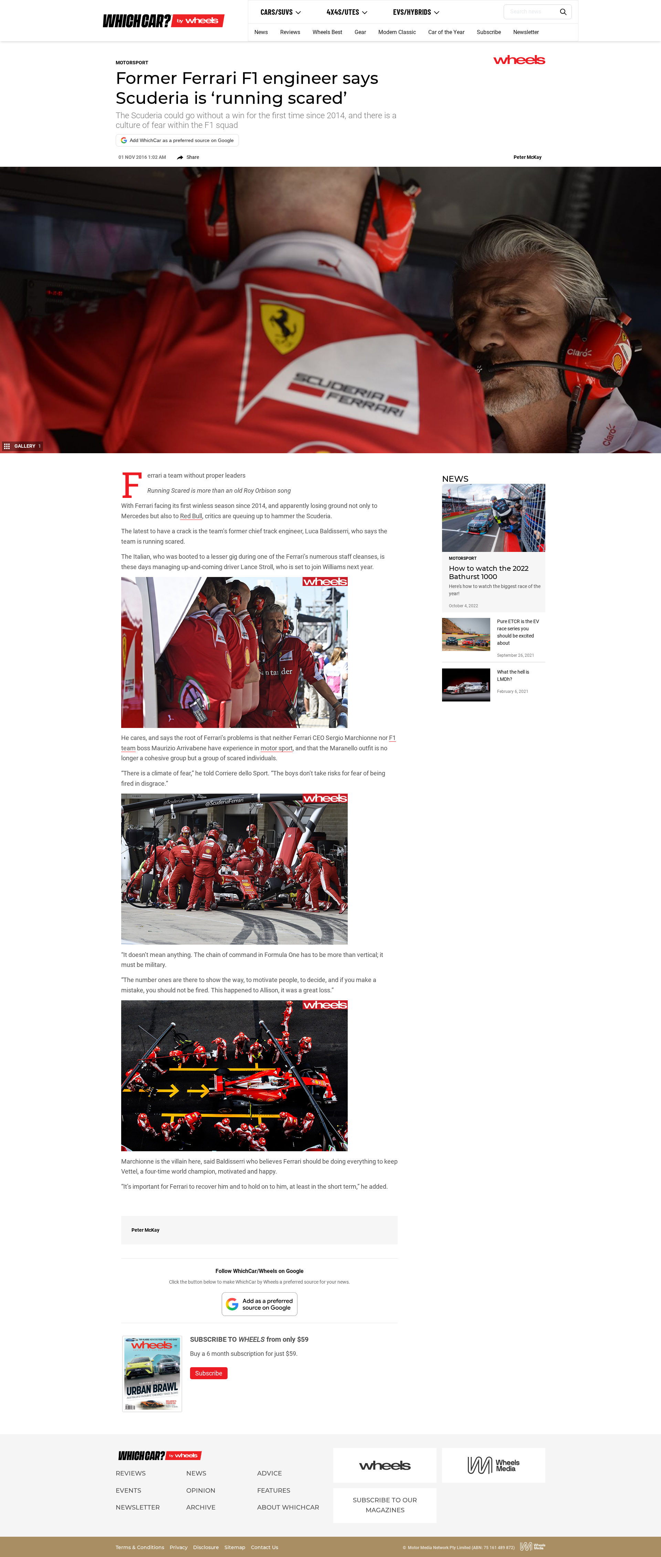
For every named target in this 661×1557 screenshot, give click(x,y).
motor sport (277, 748)
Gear (360, 32)
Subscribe (489, 32)
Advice (269, 1473)
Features (273, 1490)
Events (128, 1490)
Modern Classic (397, 32)
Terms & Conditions (141, 1547)
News (261, 32)
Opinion (201, 1490)
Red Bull (191, 516)
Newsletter (526, 32)
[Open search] (563, 12)
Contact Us (264, 1547)
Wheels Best (327, 32)
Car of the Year (446, 32)
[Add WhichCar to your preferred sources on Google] (259, 1304)
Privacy (179, 1547)
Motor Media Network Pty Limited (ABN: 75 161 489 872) (461, 1547)
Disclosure (206, 1547)
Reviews (290, 32)
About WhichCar (288, 1507)
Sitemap (235, 1547)
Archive (201, 1507)
